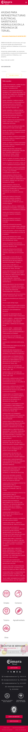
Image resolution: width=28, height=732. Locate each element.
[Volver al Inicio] (6, 2)
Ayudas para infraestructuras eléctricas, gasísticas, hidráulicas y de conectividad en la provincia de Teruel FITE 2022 (14, 244)
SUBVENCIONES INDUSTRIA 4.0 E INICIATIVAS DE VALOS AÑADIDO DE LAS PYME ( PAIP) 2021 (13, 514)
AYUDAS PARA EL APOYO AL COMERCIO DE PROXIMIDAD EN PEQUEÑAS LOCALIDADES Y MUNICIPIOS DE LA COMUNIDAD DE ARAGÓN (14, 207)
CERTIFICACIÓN (14, 721)
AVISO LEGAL (7, 727)
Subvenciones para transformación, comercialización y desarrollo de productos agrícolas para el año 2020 (13, 561)
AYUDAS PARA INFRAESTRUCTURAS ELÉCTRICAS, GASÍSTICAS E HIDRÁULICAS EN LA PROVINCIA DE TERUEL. (13, 238)
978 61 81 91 (23, 676)
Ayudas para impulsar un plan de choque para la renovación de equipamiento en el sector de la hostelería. (14, 232)
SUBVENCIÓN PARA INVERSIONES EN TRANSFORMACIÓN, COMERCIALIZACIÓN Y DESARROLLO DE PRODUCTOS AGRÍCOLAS (13, 351)
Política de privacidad (19, 727)
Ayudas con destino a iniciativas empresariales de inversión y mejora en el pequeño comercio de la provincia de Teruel (14, 132)
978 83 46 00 (23, 680)
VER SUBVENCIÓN (5, 66)
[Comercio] (18, 596)
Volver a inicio (14, 75)
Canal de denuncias (20, 729)
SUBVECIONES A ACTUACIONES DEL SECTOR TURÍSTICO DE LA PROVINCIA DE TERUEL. (13, 337)
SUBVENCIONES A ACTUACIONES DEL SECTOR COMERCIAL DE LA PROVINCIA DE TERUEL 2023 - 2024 (13, 373)
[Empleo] (6, 596)
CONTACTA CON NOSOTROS (8, 648)
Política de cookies (7, 729)
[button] (26, 2)
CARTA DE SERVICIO (14, 716)
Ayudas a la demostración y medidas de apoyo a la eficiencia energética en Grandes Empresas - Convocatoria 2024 (14, 86)
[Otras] (6, 631)
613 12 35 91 (23, 683)
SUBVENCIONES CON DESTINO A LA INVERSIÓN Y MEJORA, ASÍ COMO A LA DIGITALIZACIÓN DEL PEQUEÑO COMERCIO (13, 442)
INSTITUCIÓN (14, 667)
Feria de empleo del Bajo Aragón (10, 302)
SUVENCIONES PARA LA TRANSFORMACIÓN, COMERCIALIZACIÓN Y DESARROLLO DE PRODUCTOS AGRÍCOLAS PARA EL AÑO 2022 (14, 573)
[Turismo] (6, 613)
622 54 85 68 (15, 689)
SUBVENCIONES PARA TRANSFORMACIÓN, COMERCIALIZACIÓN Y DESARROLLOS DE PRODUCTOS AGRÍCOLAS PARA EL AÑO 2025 (14, 567)
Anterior (4, 71)
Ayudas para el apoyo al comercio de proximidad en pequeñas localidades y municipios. (12, 214)
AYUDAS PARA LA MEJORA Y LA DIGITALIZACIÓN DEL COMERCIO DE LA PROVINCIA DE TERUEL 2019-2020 (12, 266)
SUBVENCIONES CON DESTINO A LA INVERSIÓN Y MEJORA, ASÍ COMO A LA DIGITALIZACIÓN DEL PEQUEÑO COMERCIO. (14, 454)
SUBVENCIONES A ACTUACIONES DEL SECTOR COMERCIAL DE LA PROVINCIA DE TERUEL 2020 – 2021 (13, 367)
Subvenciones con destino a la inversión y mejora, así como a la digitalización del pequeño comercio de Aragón (13, 448)
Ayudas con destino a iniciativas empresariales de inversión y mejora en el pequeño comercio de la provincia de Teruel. (14, 138)
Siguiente (23, 71)
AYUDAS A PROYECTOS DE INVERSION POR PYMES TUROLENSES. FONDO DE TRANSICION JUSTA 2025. (13, 121)
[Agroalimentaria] (18, 613)
